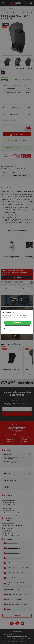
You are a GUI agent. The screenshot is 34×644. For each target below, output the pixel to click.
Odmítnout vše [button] (17, 327)
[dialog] (17, 322)
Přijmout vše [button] (17, 323)
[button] (17, 331)
